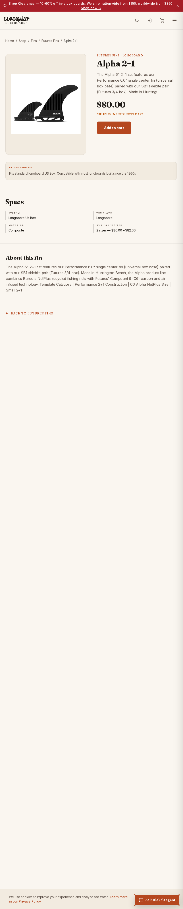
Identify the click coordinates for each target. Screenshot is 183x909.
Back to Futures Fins (32, 313)
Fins (34, 41)
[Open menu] (174, 20)
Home (9, 41)
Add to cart (114, 128)
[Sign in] (149, 20)
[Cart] (162, 20)
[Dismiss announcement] (177, 5)
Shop (23, 41)
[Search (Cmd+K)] (137, 20)
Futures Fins (50, 41)
